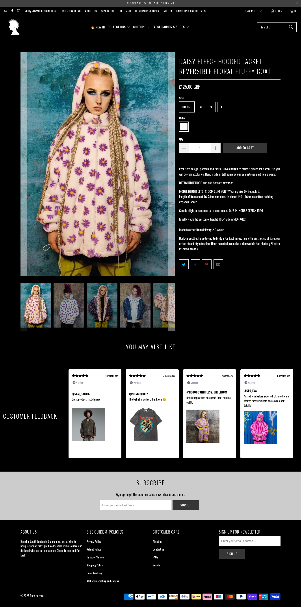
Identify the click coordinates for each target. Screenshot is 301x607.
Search (156, 565)
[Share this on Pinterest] (207, 264)
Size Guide (107, 11)
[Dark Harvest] (13, 27)
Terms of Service (95, 557)
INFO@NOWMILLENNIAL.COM (40, 11)
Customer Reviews (147, 11)
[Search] (291, 27)
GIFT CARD (125, 11)
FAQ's (155, 557)
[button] (119, 27)
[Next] (171, 164)
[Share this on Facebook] (195, 264)
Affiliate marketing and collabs (185, 11)
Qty (181, 139)
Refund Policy (94, 549)
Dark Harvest (37, 595)
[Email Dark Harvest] (5, 11)
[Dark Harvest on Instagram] (18, 11)
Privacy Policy (94, 541)
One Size (187, 107)
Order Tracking (71, 11)
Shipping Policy (95, 565)
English (250, 11)
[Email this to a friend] (218, 264)
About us (91, 11)
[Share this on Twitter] (184, 264)
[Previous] (23, 164)
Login (278, 11)
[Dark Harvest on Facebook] (12, 11)
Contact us (158, 549)
